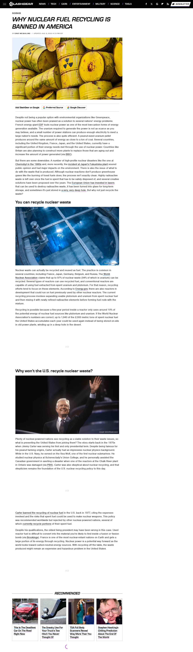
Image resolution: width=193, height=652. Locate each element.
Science (115, 4)
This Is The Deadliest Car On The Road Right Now (25, 630)
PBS (49, 464)
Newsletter (182, 4)
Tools (128, 4)
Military (100, 4)
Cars (64, 4)
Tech (53, 4)
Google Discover (78, 107)
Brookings (32, 537)
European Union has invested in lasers (93, 182)
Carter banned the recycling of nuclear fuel (39, 512)
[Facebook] (146, 4)
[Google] (157, 4)
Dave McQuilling (22, 33)
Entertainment (81, 4)
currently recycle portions (37, 523)
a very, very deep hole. (73, 190)
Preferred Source (54, 107)
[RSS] (168, 4)
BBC (68, 154)
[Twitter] (152, 4)
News (42, 4)
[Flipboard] (163, 4)
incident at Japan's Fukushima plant (88, 164)
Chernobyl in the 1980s (28, 164)
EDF (41, 124)
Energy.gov (81, 288)
